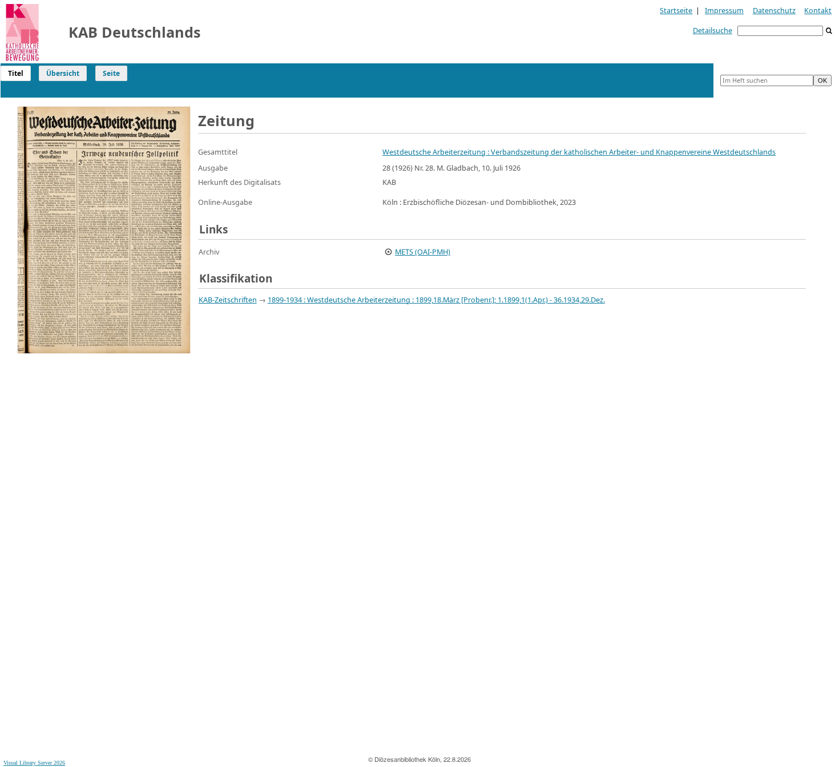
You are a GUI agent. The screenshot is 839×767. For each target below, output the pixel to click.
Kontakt (818, 10)
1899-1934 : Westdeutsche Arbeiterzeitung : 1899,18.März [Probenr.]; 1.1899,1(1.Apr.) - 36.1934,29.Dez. (436, 299)
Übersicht (62, 73)
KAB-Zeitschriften (228, 299)
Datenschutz (774, 10)
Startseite (676, 10)
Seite (111, 73)
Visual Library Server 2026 (34, 763)
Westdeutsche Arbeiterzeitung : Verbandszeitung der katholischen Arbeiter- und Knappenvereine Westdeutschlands (579, 152)
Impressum (724, 10)
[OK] (829, 31)
